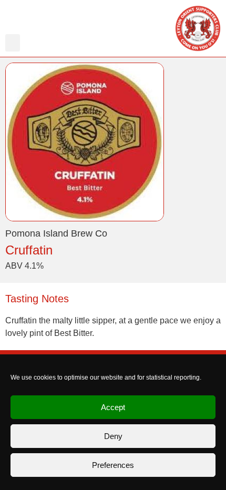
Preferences (113, 465)
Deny (113, 436)
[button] (12, 43)
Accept (113, 407)
